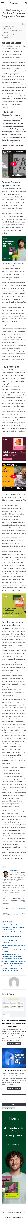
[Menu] (2, 3)
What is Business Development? (13, 936)
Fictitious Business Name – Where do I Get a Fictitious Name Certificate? (14, 940)
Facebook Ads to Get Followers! (14, 1071)
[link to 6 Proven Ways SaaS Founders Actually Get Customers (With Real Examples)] (14, 1007)
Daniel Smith (14, 870)
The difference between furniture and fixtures (13, 36)
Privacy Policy (8, 1217)
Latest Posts (10, 867)
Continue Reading (14, 1043)
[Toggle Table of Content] (23, 24)
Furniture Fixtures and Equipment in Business (13, 31)
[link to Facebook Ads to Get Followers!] (14, 1058)
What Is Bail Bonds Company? (12, 958)
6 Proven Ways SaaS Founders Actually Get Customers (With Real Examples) (14, 1023)
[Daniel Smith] (5, 877)
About (3, 867)
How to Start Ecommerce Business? (14, 966)
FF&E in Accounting (9, 34)
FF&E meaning (7, 28)
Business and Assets (9, 26)
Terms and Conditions (18, 1217)
